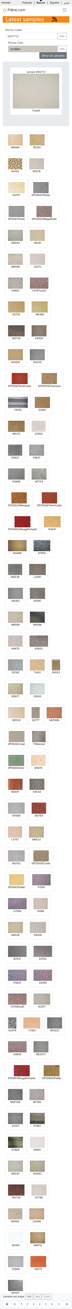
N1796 (39, 1197)
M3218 (37, 171)
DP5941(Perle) (16, 218)
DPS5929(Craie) (41, 863)
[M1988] (16, 807)
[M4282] (15, 593)
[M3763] (16, 855)
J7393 (32, 1030)
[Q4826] (17, 1046)
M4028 (15, 934)
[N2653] (39, 640)
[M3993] (37, 1165)
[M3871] (15, 688)
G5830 (37, 696)
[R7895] (42, 545)
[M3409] (15, 354)
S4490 (43, 982)
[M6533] (36, 831)
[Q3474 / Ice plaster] (12, 1022)
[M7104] (39, 473)
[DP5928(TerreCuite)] (20, 378)
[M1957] (15, 1285)
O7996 (17, 911)
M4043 (15, 242)
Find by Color (15, 42)
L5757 (15, 839)
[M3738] (16, 330)
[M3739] (16, 1189)
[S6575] (38, 1261)
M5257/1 (41, 1054)
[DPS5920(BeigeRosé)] (44, 211)
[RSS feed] (54, 19)
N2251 (42, 1006)
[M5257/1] (41, 1046)
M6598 (15, 266)
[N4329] (37, 354)
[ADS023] (54, 1022)
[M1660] (15, 1213)
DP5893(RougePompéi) (21, 1078)
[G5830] (37, 688)
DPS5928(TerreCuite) (49, 505)
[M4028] (15, 927)
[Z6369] (15, 1237)
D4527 (15, 457)
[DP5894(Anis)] (16, 760)
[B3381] (37, 139)
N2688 (16, 481)
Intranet (5, 2)
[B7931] (17, 951)
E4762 (42, 958)
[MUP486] (54, 712)
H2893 (15, 290)
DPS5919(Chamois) (49, 385)
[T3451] (37, 664)
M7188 (37, 1101)
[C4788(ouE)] (17, 998)
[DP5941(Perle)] (16, 211)
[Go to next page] (59, 1304)
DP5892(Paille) (16, 887)
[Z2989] (15, 1261)
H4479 (15, 648)
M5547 (15, 1173)
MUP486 (54, 720)
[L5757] (15, 831)
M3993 (37, 1173)
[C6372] (37, 258)
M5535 (16, 720)
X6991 (37, 1149)
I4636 (37, 242)
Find (62, 36)
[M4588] (37, 616)
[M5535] (16, 712)
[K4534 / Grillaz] (37, 784)
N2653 (39, 648)
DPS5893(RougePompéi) (22, 529)
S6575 (38, 1269)
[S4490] (43, 974)
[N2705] (16, 306)
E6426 (38, 934)
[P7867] (37, 1118)
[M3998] (17, 545)
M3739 (16, 1197)
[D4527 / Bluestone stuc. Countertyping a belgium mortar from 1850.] (15, 449)
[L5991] (37, 569)
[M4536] (15, 569)
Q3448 (37, 1221)
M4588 (37, 624)
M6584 (15, 147)
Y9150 (18, 409)
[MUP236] (15, 1094)
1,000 (47, 1296)
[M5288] (40, 306)
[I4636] (37, 235)
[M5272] (16, 426)
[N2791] (16, 187)
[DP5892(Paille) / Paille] (16, 879)
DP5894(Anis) (16, 767)
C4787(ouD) (39, 290)
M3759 (39, 815)
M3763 (16, 863)
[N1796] (38, 1189)
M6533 (36, 839)
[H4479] (15, 640)
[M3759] (39, 807)
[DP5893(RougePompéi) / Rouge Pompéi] (22, 1070)
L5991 (37, 576)
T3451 (37, 672)
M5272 (16, 433)
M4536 (15, 576)
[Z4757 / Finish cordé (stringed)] (15, 1118)
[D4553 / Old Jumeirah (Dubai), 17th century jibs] (56, 664)
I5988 (40, 911)
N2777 (35, 720)
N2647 (52, 529)
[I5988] (41, 903)
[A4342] (15, 163)
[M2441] (15, 784)
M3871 (15, 696)
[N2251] (42, 998)
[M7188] (37, 1094)
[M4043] (15, 235)
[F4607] (36, 449)
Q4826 (17, 1054)
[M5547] (15, 1165)
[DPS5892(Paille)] (52, 1070)
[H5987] (37, 593)
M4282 (16, 600)
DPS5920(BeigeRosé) (44, 218)
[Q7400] (39, 426)
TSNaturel (39, 743)
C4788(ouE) (17, 1006)
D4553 (56, 672)
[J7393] (31, 1022)
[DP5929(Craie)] (16, 736)
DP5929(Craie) (16, 743)
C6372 (37, 266)
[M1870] (38, 760)
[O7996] (17, 903)
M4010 (38, 1245)
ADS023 (54, 1030)
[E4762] (43, 951)
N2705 (16, 314)
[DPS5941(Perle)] (41, 187)
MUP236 (15, 1101)
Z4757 (15, 1125)
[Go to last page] (67, 1304)
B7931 (17, 958)
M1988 (16, 815)
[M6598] (15, 258)
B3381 (37, 147)
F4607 (36, 457)
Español (54, 2)
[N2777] (36, 712)
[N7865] (15, 1142)
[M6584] (15, 139)
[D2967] (42, 402)
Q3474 (12, 1030)
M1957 (15, 1292)
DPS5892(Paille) (51, 1078)
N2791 (16, 195)
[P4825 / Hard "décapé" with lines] (17, 974)
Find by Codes (13, 29)
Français (27, 2)
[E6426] (38, 927)
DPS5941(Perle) (41, 195)
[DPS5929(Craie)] (41, 855)
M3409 (15, 362)
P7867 (37, 1125)
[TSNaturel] (39, 736)
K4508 (39, 338)
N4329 (37, 362)
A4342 (15, 171)
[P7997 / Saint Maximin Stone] (41, 879)
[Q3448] (36, 1213)
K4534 (37, 791)
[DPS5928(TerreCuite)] (49, 497)
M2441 (15, 791)
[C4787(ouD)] (39, 282)
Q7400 (39, 433)
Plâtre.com (15, 10)
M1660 (15, 1221)
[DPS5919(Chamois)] (49, 378)
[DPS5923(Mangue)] (19, 497)
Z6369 (16, 1245)
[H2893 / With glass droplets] (15, 282)
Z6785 (15, 672)
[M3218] (36, 163)
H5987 (37, 600)
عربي (66, 2)
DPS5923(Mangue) (19, 505)
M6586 (15, 624)
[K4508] (39, 330)
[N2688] (16, 473)
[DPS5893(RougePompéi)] (22, 521)
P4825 (17, 982)
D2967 (42, 409)
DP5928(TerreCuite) (19, 385)
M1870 (38, 767)
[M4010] (37, 1237)
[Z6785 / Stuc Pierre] (15, 664)
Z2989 (16, 1269)
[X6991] (37, 1142)
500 (37, 1296)
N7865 (16, 1149)
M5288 (40, 314)
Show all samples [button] (53, 55)
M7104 (39, 481)
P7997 (41, 887)
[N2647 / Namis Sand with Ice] (52, 521)
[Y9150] (18, 402)
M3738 (16, 338)
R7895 (42, 553)
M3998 (17, 553)
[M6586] (15, 616)
